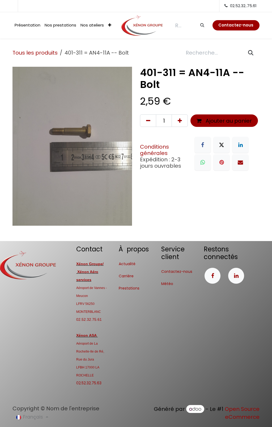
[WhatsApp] (203, 162)
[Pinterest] (222, 162)
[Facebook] (203, 145)
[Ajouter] (180, 120)
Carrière (126, 276)
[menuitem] (27, 25)
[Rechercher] (202, 25)
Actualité (127, 263)
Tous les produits (35, 52)
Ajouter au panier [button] (228, 120)
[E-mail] (240, 162)
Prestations (129, 288)
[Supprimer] (148, 120)
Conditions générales (154, 150)
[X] (222, 145)
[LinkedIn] (240, 145)
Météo (167, 283)
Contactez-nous (176, 271)
